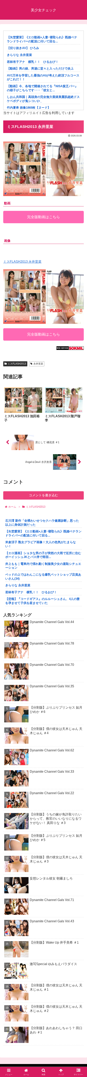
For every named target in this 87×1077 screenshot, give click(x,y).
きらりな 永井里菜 (19, 55)
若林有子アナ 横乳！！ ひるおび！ (32, 61)
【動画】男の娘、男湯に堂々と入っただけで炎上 (40, 68)
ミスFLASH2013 (17, 363)
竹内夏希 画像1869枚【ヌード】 (29, 107)
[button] (78, 712)
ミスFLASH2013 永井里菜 (22, 261)
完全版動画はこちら (43, 217)
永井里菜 (38, 363)
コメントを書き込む (43, 495)
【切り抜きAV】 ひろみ (23, 48)
